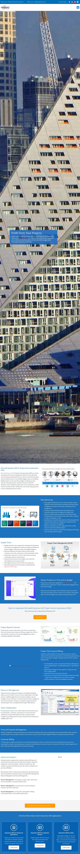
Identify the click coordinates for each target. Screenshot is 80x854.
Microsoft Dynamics (68, 583)
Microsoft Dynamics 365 (7, 473)
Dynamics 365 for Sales (10, 566)
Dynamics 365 (24, 238)
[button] (78, 7)
